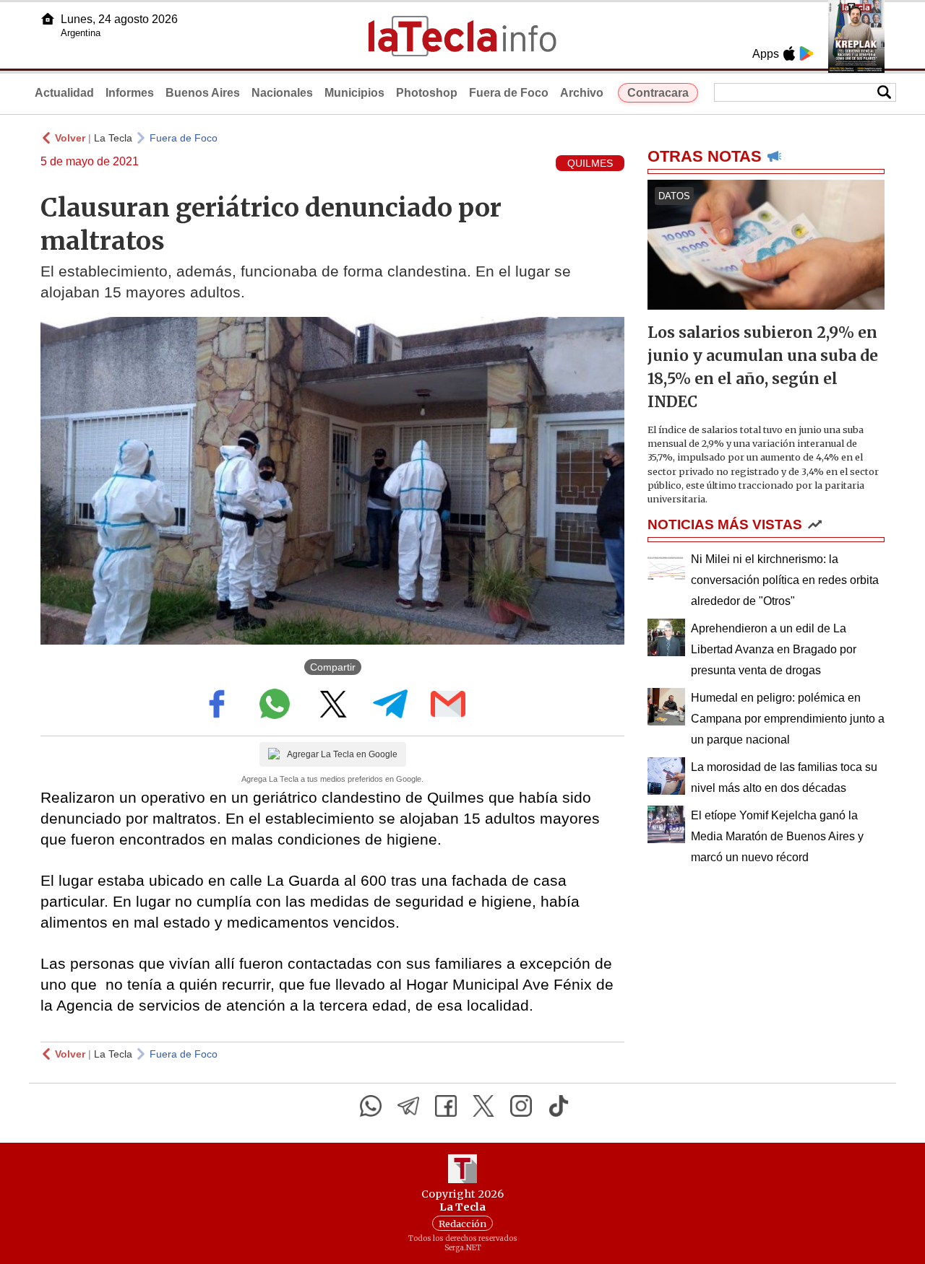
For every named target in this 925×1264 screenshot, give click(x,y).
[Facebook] (445, 1106)
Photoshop (426, 93)
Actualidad (64, 93)
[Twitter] (483, 1106)
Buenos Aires (202, 93)
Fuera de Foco (508, 93)
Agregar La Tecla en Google (342, 754)
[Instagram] (521, 1106)
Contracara (658, 93)
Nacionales (282, 93)
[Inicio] (47, 19)
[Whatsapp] (370, 1106)
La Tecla (113, 138)
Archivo (581, 93)
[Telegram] (408, 1106)
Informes (130, 93)
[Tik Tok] (558, 1106)
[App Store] (789, 53)
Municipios (354, 93)
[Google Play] (806, 53)
